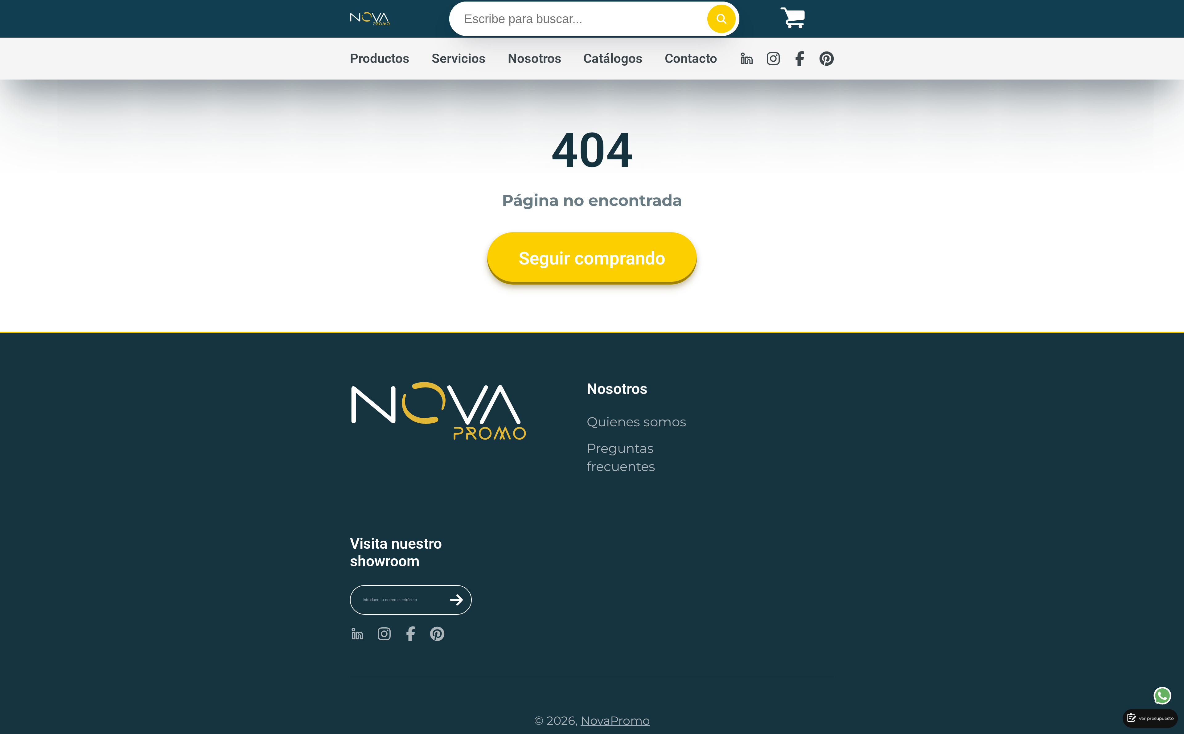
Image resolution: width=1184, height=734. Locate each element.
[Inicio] (370, 19)
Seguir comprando (592, 258)
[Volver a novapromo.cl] (439, 410)
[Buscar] (721, 19)
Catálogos (613, 58)
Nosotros (534, 58)
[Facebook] (799, 58)
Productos (379, 58)
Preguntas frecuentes (621, 457)
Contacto (691, 58)
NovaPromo (615, 720)
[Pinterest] (826, 58)
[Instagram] (773, 58)
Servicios (459, 58)
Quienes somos (636, 422)
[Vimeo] (746, 58)
